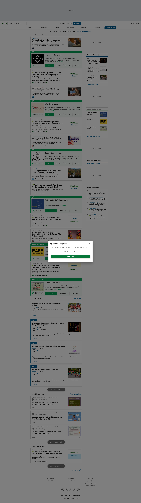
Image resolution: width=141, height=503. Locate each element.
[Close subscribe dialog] (89, 243)
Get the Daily (70, 256)
